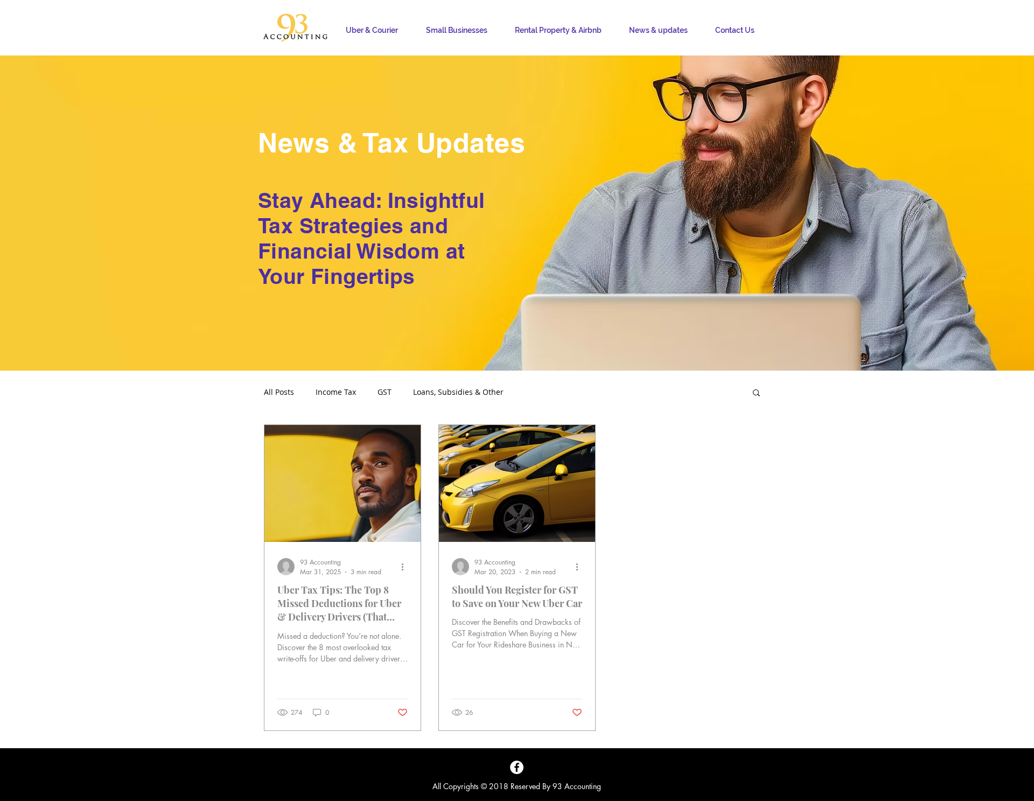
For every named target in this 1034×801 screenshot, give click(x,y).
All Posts (279, 392)
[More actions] (406, 566)
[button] (756, 393)
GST (385, 392)
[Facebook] (516, 767)
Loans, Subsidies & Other (458, 392)
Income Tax (336, 392)
